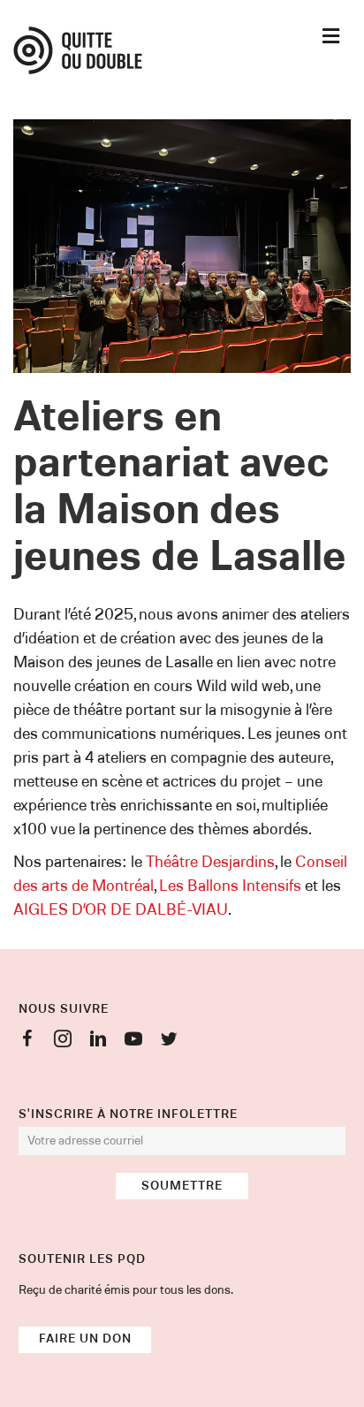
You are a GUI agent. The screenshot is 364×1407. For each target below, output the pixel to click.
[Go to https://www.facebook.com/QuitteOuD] (27, 1042)
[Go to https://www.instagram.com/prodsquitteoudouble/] (63, 1042)
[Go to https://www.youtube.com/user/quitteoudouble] (133, 1042)
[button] (182, 1186)
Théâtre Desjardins (210, 863)
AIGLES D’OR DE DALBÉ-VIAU (120, 910)
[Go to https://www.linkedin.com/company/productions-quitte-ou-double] (98, 1042)
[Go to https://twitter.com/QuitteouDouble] (169, 1042)
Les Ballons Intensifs (230, 886)
